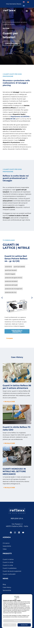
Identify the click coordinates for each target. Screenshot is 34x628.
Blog (4, 584)
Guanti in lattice (8, 559)
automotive (8, 266)
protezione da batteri (11, 281)
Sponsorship (7, 590)
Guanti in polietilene (9, 568)
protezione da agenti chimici (13, 277)
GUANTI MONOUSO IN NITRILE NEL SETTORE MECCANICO (14, 471)
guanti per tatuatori (11, 270)
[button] (26, 10)
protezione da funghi (11, 285)
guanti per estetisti (19, 266)
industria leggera (10, 274)
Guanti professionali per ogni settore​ (17, 22)
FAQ (7, 4)
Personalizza (17, 620)
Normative (13, 4)
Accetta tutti (24, 625)
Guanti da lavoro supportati (12, 571)
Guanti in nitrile (8, 562)
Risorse (19, 4)
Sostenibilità (7, 546)
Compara (9, 338)
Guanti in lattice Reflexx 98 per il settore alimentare (17, 386)
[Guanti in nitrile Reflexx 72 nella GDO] (17, 414)
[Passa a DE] (28, 2)
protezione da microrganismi (13, 288)
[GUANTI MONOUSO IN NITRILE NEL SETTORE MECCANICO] (17, 456)
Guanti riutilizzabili (9, 574)
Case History (7, 587)
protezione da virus (10, 292)
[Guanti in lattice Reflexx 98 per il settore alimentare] (17, 372)
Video (5, 549)
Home (4, 22)
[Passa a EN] (24, 2)
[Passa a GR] (24, 6)
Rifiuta (10, 625)
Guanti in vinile (8, 565)
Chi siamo (6, 543)
